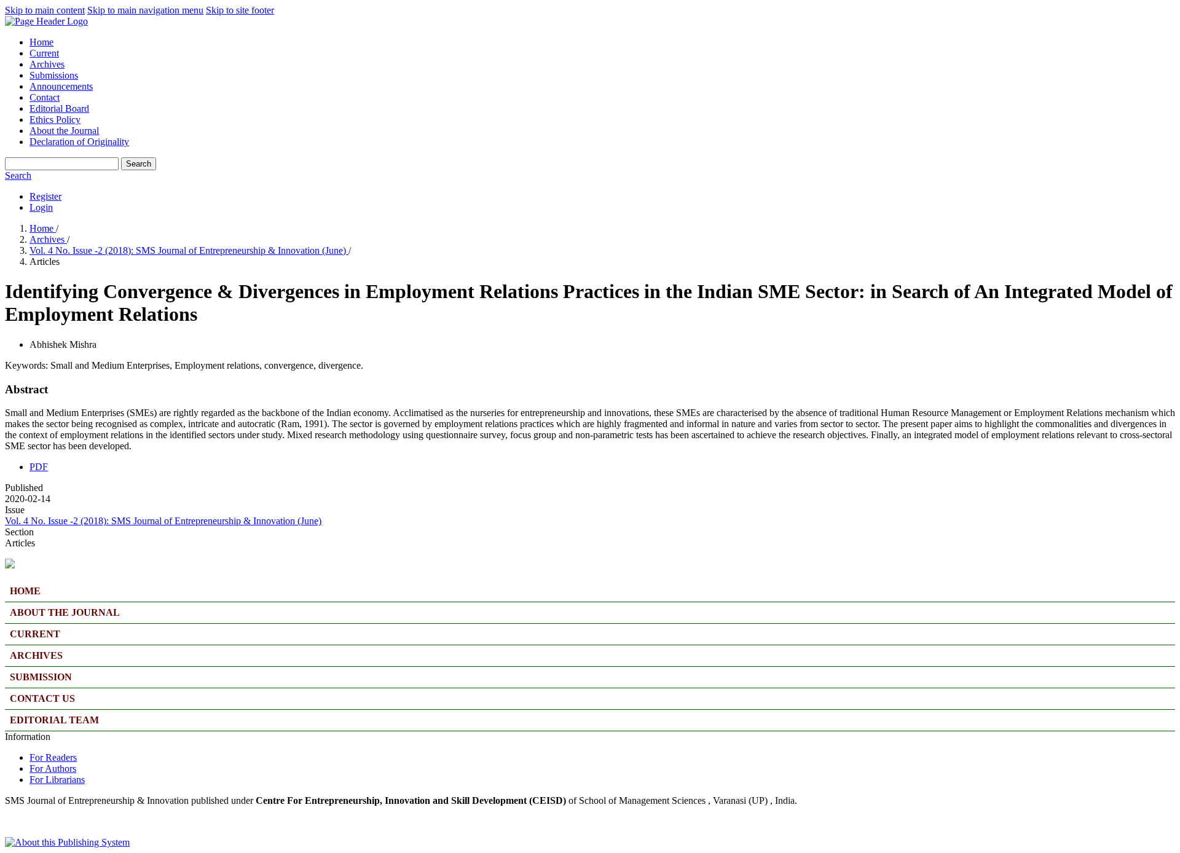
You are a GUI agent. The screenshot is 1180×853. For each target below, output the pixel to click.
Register (45, 196)
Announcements (61, 86)
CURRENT (35, 634)
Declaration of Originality (79, 141)
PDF (39, 467)
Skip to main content (45, 10)
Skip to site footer (240, 10)
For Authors (53, 768)
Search (138, 163)
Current (44, 53)
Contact (45, 97)
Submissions (54, 75)
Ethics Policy (55, 119)
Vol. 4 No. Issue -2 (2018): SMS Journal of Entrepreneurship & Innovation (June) (189, 250)
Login (41, 207)
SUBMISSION (41, 677)
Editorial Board (59, 108)
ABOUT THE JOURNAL (65, 612)
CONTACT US (42, 698)
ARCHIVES (36, 655)
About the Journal (64, 130)
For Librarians (57, 779)
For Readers (53, 757)
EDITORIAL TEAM (54, 720)
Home (41, 42)
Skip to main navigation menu (145, 10)
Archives (47, 64)
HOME (25, 591)
